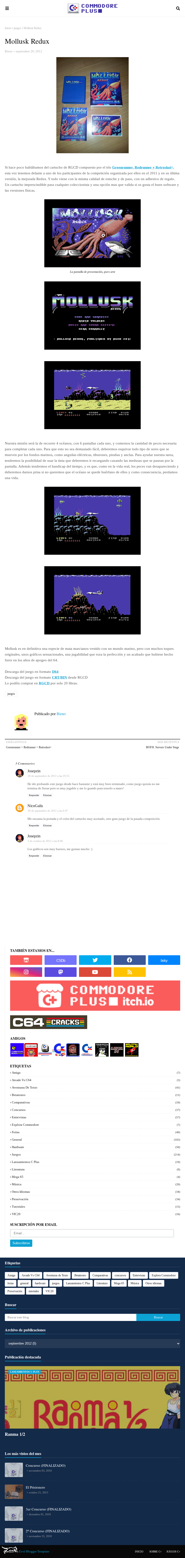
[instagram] (26, 972)
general (96, 1139)
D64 (55, 672)
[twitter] (95, 960)
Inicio (8, 28)
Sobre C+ (155, 1551)
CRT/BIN (59, 677)
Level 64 (116, 1045)
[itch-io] (26, 960)
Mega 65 (96, 1177)
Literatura (96, 1169)
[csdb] (61, 960)
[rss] (130, 972)
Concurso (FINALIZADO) (46, 1465)
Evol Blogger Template (34, 1551)
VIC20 (96, 1214)
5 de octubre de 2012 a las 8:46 (45, 841)
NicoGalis (35, 806)
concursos (96, 1110)
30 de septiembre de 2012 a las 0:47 (48, 810)
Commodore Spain (58, 1047)
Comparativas (96, 1102)
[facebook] (130, 960)
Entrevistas (96, 1117)
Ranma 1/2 (15, 1434)
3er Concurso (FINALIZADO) (48, 1509)
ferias (96, 1132)
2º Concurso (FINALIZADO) (48, 1530)
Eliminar (47, 795)
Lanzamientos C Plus (96, 1162)
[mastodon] (61, 972)
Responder (34, 795)
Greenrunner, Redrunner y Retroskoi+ (142, 167)
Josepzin (33, 771)
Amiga (96, 1072)
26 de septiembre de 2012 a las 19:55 (48, 775)
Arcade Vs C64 (96, 1080)
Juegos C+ (173, 1551)
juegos (17, 28)
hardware (96, 1147)
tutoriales (96, 1206)
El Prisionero (35, 1487)
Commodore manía (16, 1047)
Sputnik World (130, 1047)
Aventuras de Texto (96, 1087)
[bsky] (164, 960)
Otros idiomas (96, 1191)
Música (96, 1184)
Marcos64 (44, 1045)
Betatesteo (96, 1095)
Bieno (9, 51)
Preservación (96, 1199)
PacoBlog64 (30, 1047)
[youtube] (95, 972)
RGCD (45, 683)
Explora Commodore (86, 1048)
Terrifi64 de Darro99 (100, 1048)
